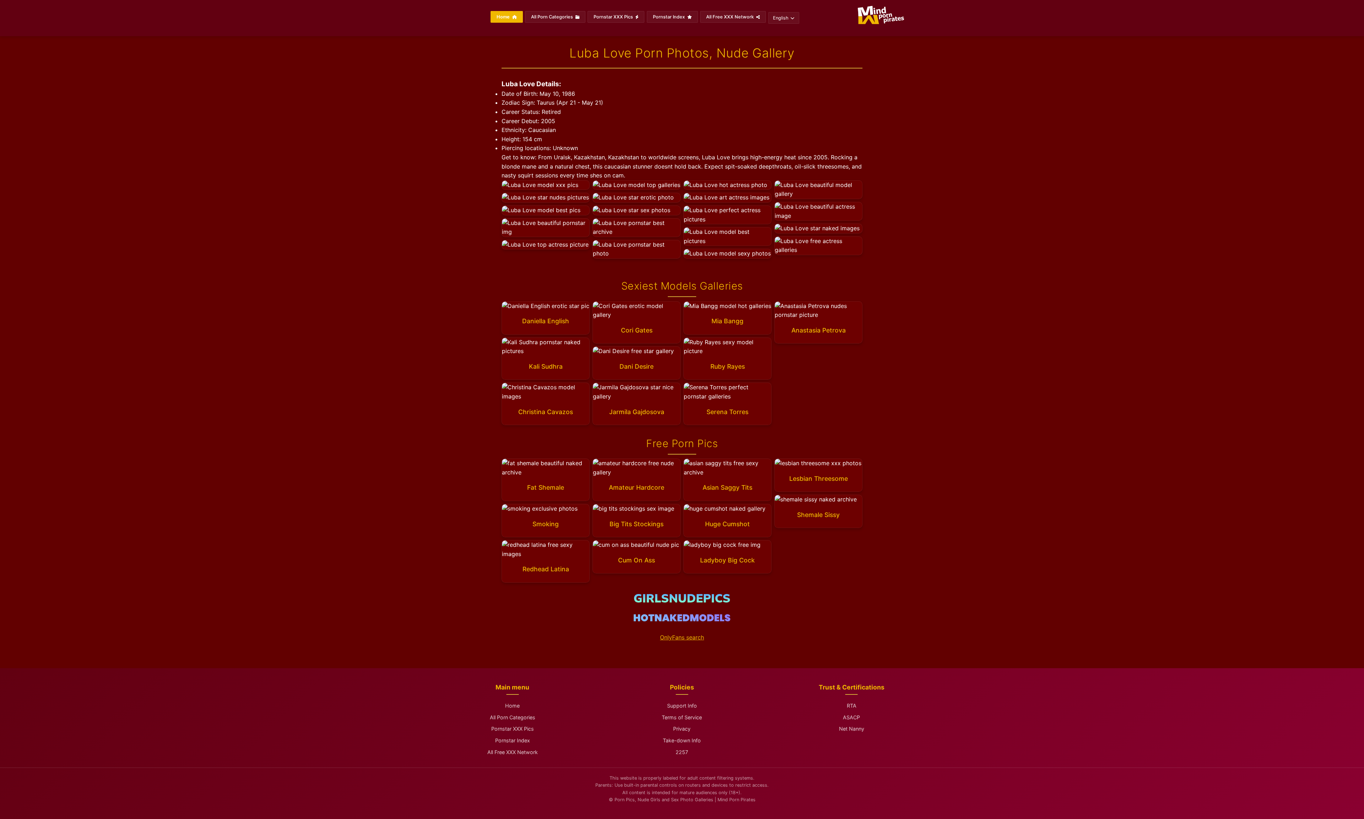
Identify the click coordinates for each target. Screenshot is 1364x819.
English (781, 18)
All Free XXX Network (730, 17)
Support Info (682, 706)
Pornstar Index (669, 17)
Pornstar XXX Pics (614, 17)
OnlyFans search (682, 637)
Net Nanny (851, 729)
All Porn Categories (552, 17)
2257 (682, 752)
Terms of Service (682, 717)
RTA (851, 706)
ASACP (851, 717)
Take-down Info (682, 740)
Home (504, 17)
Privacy (682, 729)
